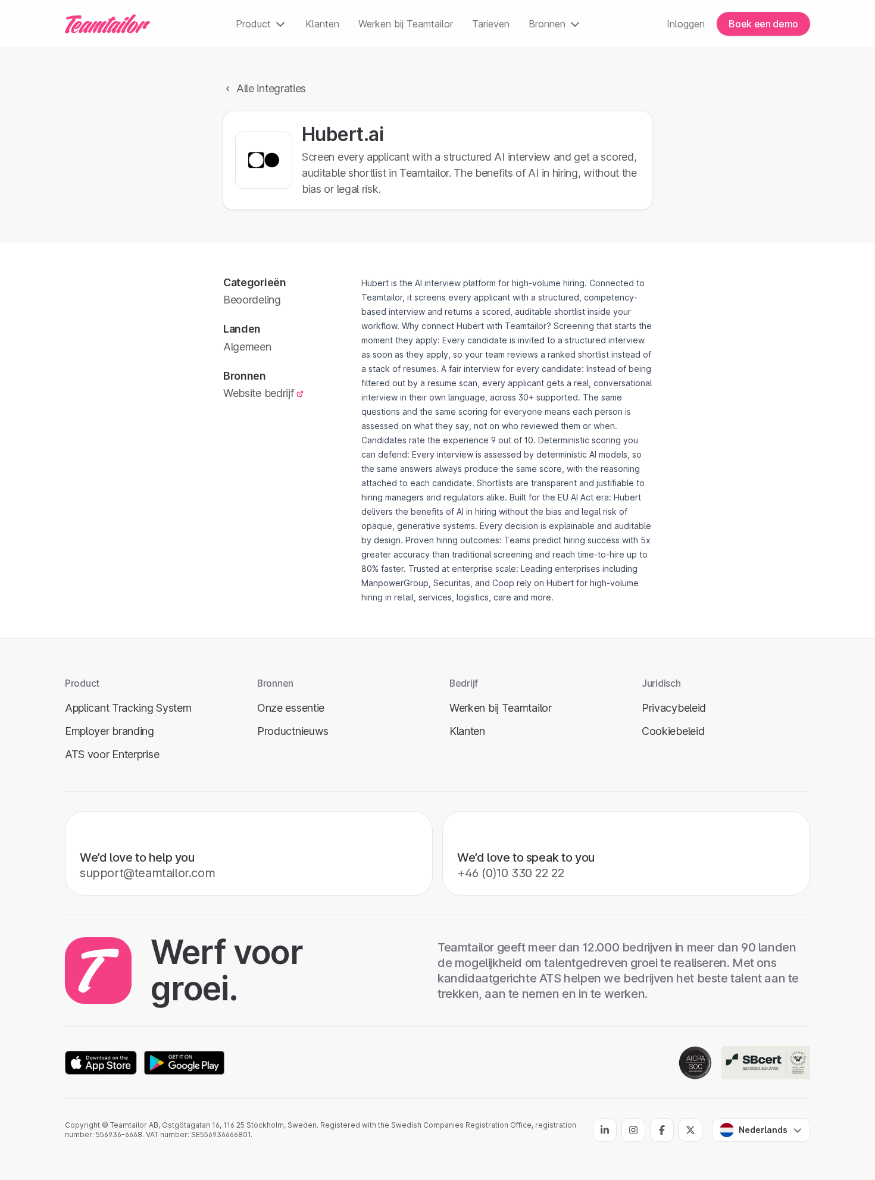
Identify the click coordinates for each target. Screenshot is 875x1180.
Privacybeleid (674, 708)
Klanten (322, 24)
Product (253, 24)
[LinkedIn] (605, 1130)
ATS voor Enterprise (112, 754)
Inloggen (686, 24)
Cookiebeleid (673, 731)
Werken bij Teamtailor (405, 24)
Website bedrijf (258, 393)
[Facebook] (662, 1130)
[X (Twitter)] (690, 1130)
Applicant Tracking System (128, 708)
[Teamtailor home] (107, 23)
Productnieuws (293, 731)
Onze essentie (290, 708)
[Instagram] (633, 1130)
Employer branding (109, 731)
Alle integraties (271, 88)
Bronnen (547, 24)
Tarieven (491, 24)
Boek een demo (763, 24)
